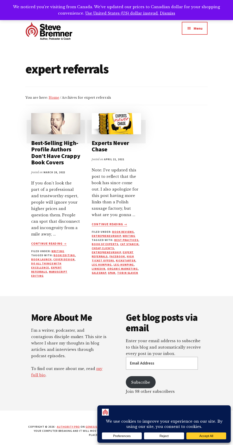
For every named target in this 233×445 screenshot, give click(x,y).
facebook (117, 256)
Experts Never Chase (110, 146)
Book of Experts (105, 244)
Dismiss (167, 13)
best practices (126, 240)
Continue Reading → (49, 244)
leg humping (102, 264)
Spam (111, 272)
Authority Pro (68, 426)
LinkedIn (98, 268)
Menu (198, 28)
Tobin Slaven (127, 272)
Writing (57, 251)
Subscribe (140, 382)
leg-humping (124, 264)
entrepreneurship (106, 236)
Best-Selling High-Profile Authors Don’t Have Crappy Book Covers (55, 152)
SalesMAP (99, 272)
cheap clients (103, 248)
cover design (64, 259)
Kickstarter (126, 260)
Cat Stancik (129, 244)
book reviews (123, 231)
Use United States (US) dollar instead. (122, 13)
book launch (41, 259)
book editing (64, 255)
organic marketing (122, 268)
